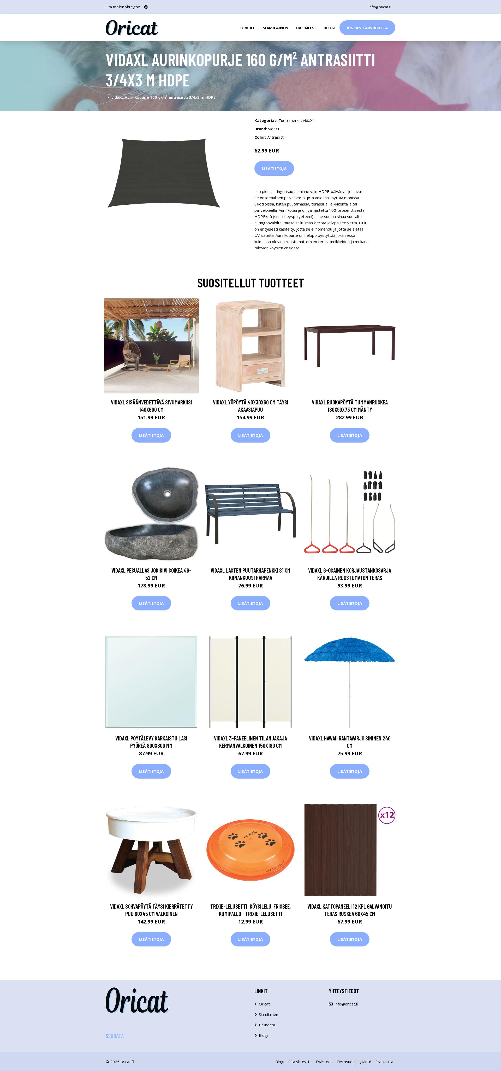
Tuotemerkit (289, 120)
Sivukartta (384, 1061)
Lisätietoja (274, 168)
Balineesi (306, 27)
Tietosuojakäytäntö (353, 1061)
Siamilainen (275, 27)
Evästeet (324, 1061)
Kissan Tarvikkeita (367, 27)
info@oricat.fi (380, 6)
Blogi (330, 27)
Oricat (247, 27)
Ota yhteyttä (300, 1061)
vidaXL (309, 120)
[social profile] (146, 7)
